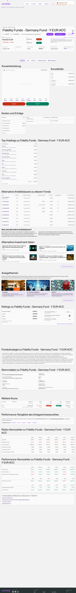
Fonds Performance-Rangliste (57, 418)
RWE (3, 174)
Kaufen (39, 42)
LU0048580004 (5, 208)
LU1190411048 (5, 201)
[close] (74, 1)
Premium (40, 3)
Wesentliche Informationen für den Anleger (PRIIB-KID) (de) (15, 499)
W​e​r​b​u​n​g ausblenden (48, 16)
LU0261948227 (5, 204)
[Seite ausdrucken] (73, 31)
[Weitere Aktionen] (73, 406)
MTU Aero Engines (6, 178)
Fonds (8, 7)
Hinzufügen (50, 34)
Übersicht (22, 60)
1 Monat (13, 422)
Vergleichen (59, 34)
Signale (71, 34)
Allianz (3, 167)
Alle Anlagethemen (68, 300)
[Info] (73, 47)
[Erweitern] (64, 34)
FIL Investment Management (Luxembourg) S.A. (32, 34)
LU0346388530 (5, 197)
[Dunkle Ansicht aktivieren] (7, 0)
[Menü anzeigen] (23, 4)
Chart (28, 60)
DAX (35, 592)
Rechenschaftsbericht (7, 498)
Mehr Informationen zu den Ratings (65, 323)
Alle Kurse (33, 60)
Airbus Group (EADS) (6, 149)
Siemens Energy (5, 153)
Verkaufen (39, 39)
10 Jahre (34, 422)
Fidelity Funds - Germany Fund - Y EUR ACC (17, 7)
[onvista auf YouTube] (15, 592)
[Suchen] (53, 4)
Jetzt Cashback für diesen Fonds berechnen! (58, 38)
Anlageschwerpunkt (42, 60)
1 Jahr (18, 422)
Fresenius (4, 171)
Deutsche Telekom (6, 156)
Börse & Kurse (3, 7)
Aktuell (27, 3)
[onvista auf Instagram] (18, 592)
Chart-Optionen (44, 70)
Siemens (4, 146)
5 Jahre (28, 422)
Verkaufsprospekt (6, 501)
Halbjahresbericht (6, 503)
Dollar (44, 592)
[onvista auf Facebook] (13, 592)
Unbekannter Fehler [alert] (63, 2)
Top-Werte (54, 592)
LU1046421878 (5, 211)
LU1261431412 (5, 218)
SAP (3, 163)
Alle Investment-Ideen (67, 266)
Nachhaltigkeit (52, 60)
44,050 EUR (48, 405)
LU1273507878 (5, 221)
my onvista (33, 3)
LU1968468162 (5, 215)
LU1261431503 (5, 225)
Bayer (3, 160)
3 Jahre (23, 422)
